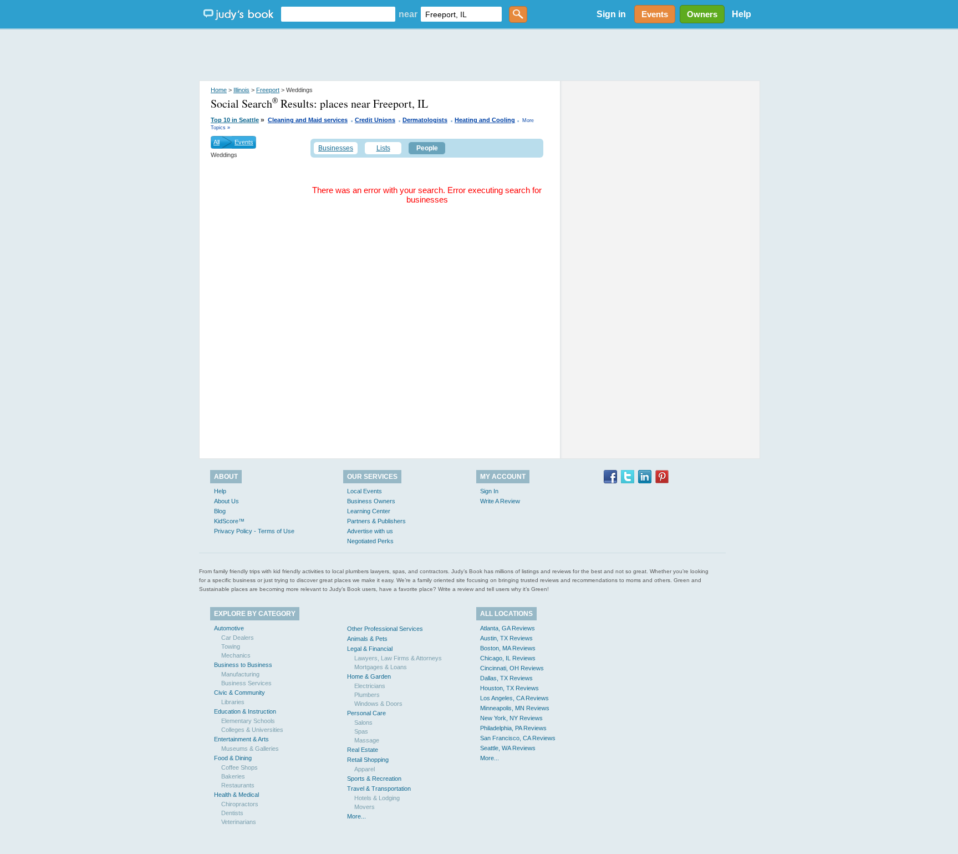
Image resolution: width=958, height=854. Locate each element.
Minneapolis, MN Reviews (514, 708)
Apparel (364, 769)
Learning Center (368, 511)
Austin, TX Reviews (506, 638)
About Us (226, 501)
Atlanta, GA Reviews (507, 628)
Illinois (241, 90)
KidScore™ (229, 521)
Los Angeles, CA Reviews (514, 698)
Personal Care (366, 713)
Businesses (335, 148)
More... (356, 816)
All (216, 142)
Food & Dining (233, 758)
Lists (383, 148)
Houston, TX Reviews (509, 688)
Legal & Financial (370, 648)
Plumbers (367, 694)
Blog (220, 511)
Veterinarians (238, 821)
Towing (230, 646)
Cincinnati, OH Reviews (512, 668)
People (427, 148)
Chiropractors (239, 804)
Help (741, 14)
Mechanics (236, 655)
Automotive (229, 628)
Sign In (489, 491)
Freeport (267, 90)
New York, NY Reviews (511, 718)
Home (219, 90)
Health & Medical (236, 794)
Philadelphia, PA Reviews (513, 728)
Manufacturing (240, 674)
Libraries (232, 702)
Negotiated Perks (370, 541)
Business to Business (243, 664)
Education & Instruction (245, 711)
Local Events (364, 491)
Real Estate (362, 749)
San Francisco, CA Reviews (518, 738)
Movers (364, 807)
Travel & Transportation (379, 788)
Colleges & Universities (252, 729)
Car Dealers (237, 637)
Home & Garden (369, 676)
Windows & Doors (378, 703)
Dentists (232, 813)
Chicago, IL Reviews (508, 658)
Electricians (369, 686)
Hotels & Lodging (377, 798)
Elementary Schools (248, 720)
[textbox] (338, 14)
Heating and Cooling (485, 120)
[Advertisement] (479, 55)
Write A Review (500, 501)
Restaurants (237, 785)
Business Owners (371, 501)
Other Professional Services (385, 628)
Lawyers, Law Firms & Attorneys (398, 658)
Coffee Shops (239, 767)
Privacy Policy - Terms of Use (254, 531)
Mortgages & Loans (380, 667)
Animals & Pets (367, 638)
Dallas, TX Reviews (506, 678)
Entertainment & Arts (241, 739)
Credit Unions (375, 120)
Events (244, 142)
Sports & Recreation (374, 778)
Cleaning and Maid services (308, 120)
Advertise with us (370, 531)
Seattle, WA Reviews (508, 748)
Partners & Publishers (376, 521)
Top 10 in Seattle (235, 120)
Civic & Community (239, 692)
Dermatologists (424, 120)
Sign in (611, 14)
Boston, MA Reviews (508, 648)
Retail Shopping (368, 759)
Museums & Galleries (250, 748)
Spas (361, 731)
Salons (363, 722)
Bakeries (233, 776)
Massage (366, 740)
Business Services (246, 683)
